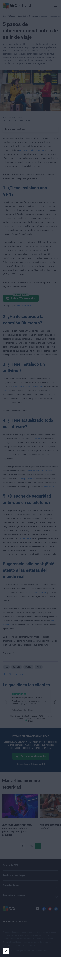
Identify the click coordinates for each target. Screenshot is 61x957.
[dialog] (30, 478)
